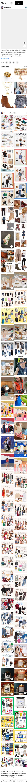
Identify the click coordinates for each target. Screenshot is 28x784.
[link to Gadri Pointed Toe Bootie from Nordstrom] (7, 101)
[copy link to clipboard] (17, 62)
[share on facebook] (6, 62)
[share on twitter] (13, 62)
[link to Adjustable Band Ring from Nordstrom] (7, 74)
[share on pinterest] (10, 62)
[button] (26, 3)
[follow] (26, 7)
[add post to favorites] (24, 46)
